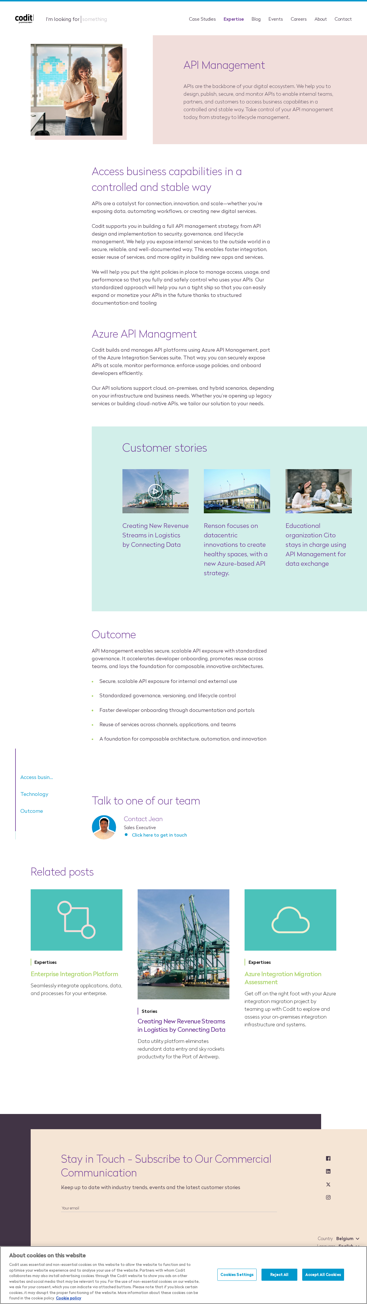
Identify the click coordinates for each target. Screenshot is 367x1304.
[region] (183, 1275)
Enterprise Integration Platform (74, 974)
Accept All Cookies (323, 1274)
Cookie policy (68, 1298)
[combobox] (346, 1238)
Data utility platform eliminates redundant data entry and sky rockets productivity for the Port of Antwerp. (181, 1049)
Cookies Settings (236, 1274)
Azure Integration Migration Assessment (283, 978)
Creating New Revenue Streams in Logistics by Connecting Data (155, 535)
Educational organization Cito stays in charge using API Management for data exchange (316, 544)
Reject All (279, 1274)
